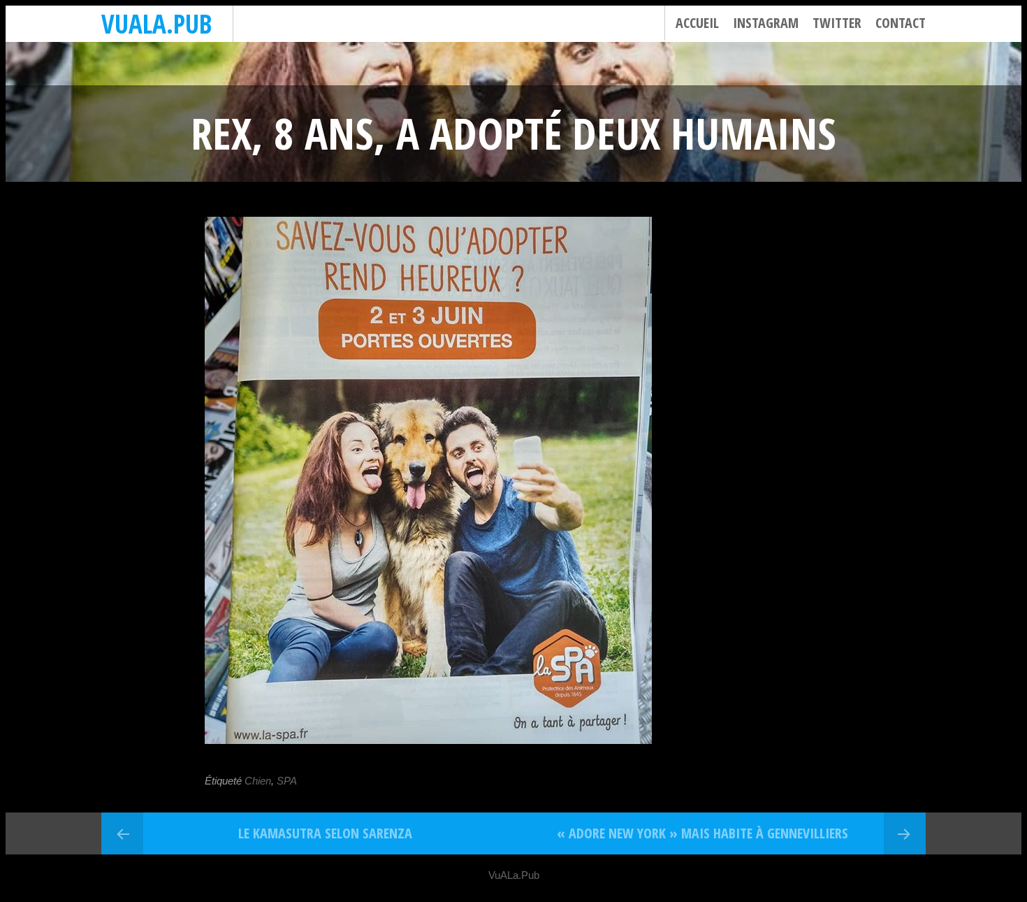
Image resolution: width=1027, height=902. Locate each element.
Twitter (837, 22)
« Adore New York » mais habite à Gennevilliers (702, 833)
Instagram (766, 22)
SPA (287, 781)
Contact (900, 22)
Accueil (697, 22)
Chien (258, 781)
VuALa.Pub (156, 23)
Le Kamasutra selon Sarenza (325, 833)
